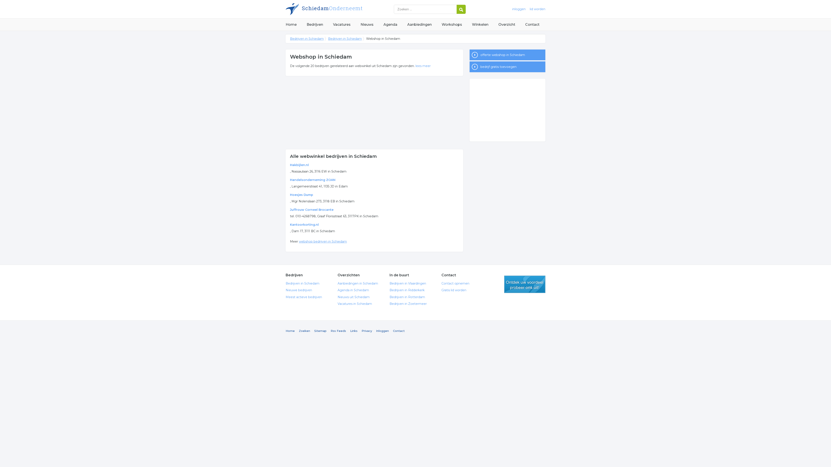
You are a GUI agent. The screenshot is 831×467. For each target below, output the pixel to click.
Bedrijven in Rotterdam (407, 297)
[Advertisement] (374, 112)
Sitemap (320, 331)
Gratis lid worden (453, 290)
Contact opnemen (455, 283)
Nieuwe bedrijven (299, 290)
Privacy (367, 331)
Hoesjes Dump (301, 195)
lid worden (537, 9)
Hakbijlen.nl (299, 165)
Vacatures (342, 24)
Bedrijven (315, 24)
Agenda (390, 24)
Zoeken (304, 331)
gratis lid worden (524, 284)
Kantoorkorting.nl (304, 225)
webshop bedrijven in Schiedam (323, 241)
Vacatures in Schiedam (355, 304)
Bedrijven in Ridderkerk (407, 290)
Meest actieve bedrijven (304, 297)
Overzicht (506, 24)
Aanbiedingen (419, 24)
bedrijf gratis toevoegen (498, 67)
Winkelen (480, 24)
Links (354, 331)
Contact (532, 24)
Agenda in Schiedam (353, 290)
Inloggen (382, 331)
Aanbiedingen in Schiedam (358, 283)
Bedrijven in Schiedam (340, 9)
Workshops (452, 24)
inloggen (519, 9)
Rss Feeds (338, 331)
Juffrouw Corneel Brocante (311, 210)
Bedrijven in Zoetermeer (408, 304)
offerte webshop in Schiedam (502, 55)
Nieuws (367, 24)
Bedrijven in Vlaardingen (408, 283)
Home (291, 24)
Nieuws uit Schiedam (354, 297)
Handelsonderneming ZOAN (312, 180)
